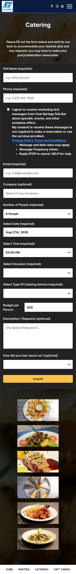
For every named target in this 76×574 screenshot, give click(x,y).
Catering (42, 569)
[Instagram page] (57, 6)
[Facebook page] (52, 6)
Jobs (9, 569)
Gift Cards (62, 569)
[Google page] (62, 6)
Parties (24, 569)
